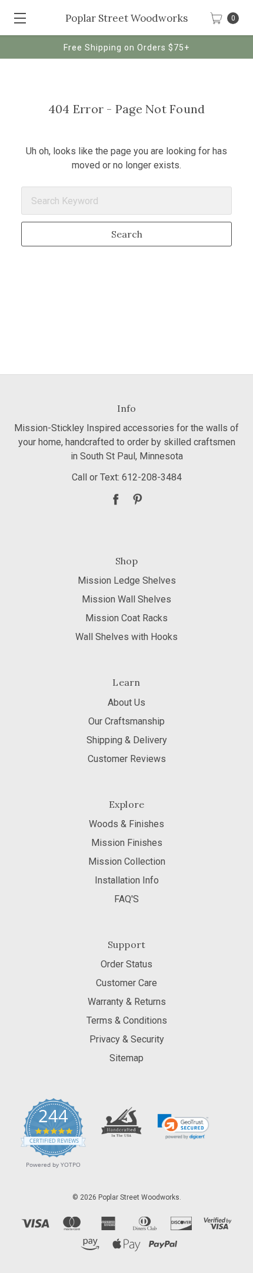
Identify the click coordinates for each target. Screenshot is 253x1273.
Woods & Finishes (126, 824)
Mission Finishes (126, 842)
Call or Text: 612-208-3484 (127, 477)
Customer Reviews (127, 758)
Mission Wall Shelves (126, 599)
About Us (126, 702)
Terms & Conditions (126, 1020)
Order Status (126, 964)
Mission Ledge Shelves (127, 580)
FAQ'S (126, 899)
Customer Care (126, 982)
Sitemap (126, 1058)
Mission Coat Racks (126, 618)
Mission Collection (126, 861)
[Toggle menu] (17, 17)
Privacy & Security (126, 1039)
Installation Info (127, 880)
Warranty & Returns (127, 1001)
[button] (183, 1126)
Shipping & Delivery (126, 740)
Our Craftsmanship (126, 721)
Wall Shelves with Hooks (126, 636)
